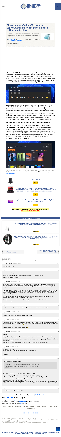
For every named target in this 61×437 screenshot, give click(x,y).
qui (21, 403)
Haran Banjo (9, 263)
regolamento (22, 401)
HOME (4, 407)
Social (28, 433)
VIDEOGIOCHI (18, 407)
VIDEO (50, 407)
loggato (15, 400)
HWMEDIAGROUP (31, 408)
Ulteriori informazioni (22, 421)
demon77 (8, 358)
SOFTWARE (25, 407)
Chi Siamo (5, 432)
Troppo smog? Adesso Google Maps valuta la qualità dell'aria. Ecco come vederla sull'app (47, 251)
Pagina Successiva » (40, 394)
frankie (7, 346)
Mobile (35, 413)
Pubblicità (38, 432)
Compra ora (35, 182)
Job (32, 433)
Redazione (51, 432)
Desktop (26, 413)
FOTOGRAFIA (44, 407)
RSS (23, 433)
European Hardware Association (53, 429)
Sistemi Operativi (17, 41)
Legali (11, 432)
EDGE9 (38, 407)
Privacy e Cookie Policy (21, 432)
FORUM (55, 407)
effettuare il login (8, 397)
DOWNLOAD (32, 407)
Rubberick (8, 270)
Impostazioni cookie (40, 433)
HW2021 (8, 281)
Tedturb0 (8, 311)
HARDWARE (10, 407)
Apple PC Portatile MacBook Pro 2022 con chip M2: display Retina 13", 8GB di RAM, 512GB (35, 200)
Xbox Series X (35, 179)
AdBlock (44, 432)
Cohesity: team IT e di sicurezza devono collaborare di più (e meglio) (12, 252)
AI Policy (31, 432)
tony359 (8, 388)
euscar (7, 319)
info (37, 260)
